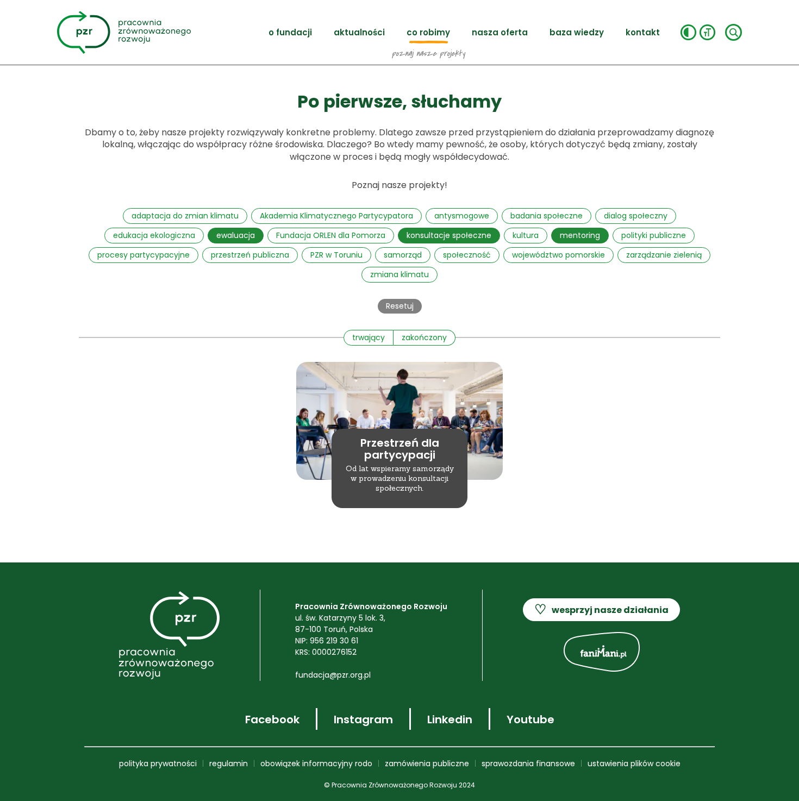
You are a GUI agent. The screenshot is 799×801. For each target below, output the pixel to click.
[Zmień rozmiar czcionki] (707, 32)
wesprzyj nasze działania (601, 609)
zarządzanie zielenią (664, 254)
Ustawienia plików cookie (634, 763)
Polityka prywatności (158, 763)
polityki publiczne (653, 235)
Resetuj (400, 306)
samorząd (403, 254)
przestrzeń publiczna (250, 254)
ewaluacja (235, 235)
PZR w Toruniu (336, 254)
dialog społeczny (635, 215)
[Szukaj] (733, 32)
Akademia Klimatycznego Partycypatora (336, 215)
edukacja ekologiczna (154, 235)
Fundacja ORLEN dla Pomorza (330, 235)
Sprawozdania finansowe (528, 763)
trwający (368, 337)
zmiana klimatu (399, 274)
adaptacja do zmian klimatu (185, 215)
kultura (526, 235)
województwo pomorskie (558, 254)
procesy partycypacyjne (143, 254)
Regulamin (228, 763)
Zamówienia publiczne (427, 763)
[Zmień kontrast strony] (688, 32)
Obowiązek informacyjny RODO (316, 763)
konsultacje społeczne (449, 235)
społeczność (467, 254)
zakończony (424, 337)
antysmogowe (461, 215)
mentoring (580, 235)
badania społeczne (546, 215)
